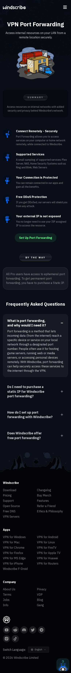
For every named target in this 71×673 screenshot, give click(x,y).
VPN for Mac (11, 542)
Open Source (11, 506)
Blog (40, 600)
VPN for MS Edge (14, 558)
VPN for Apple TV (48, 553)
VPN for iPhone (13, 563)
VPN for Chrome (13, 547)
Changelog (44, 490)
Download (9, 490)
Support (8, 500)
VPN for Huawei (47, 558)
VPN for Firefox (13, 553)
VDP (40, 594)
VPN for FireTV (46, 547)
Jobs (6, 600)
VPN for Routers (47, 563)
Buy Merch (44, 495)
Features (43, 500)
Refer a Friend (46, 506)
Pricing (7, 495)
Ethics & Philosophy (50, 511)
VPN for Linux (46, 542)
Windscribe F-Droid (15, 569)
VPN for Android (47, 537)
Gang (40, 605)
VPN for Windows (14, 537)
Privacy (41, 589)
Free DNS (9, 511)
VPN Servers (11, 516)
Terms (7, 594)
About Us (9, 589)
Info (5, 605)
